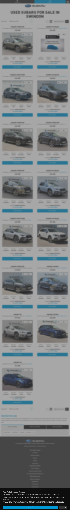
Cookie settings (63, 507)
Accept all (30, 507)
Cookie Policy (6, 499)
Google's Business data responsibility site (56, 501)
